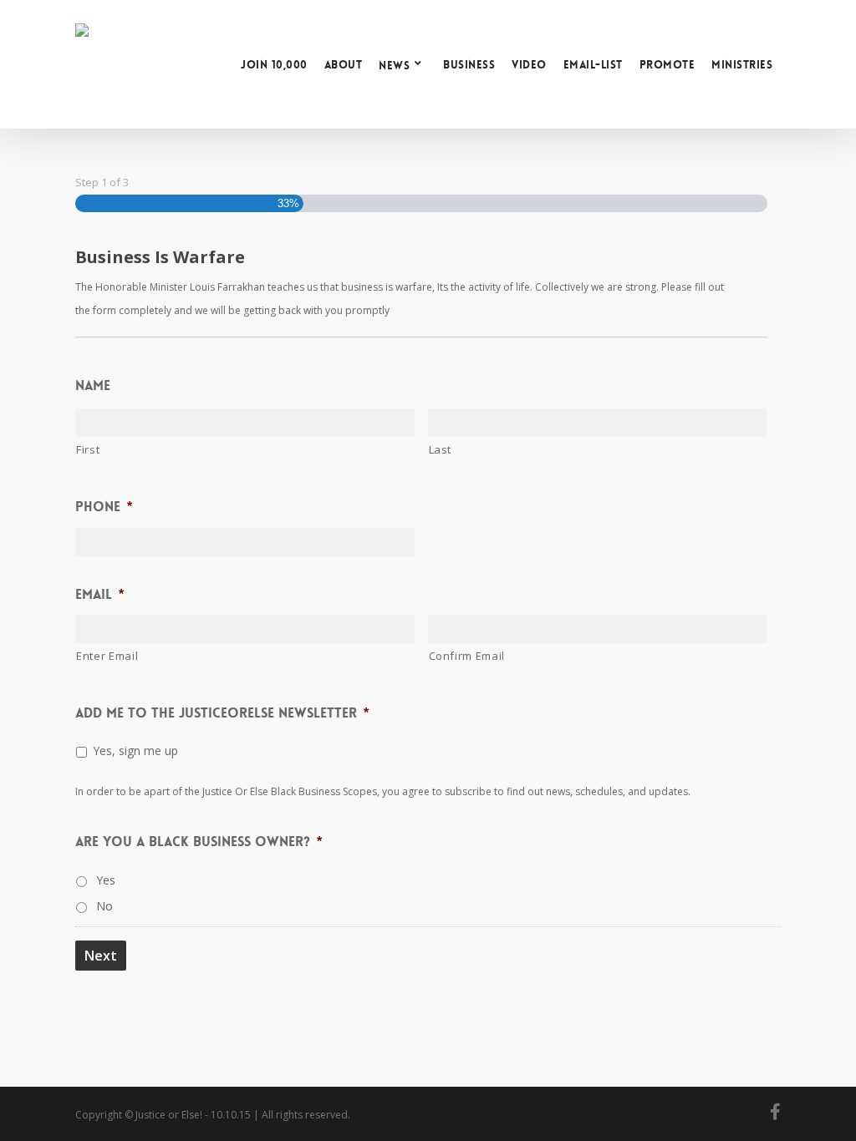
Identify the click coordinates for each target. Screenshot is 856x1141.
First (87, 449)
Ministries (741, 64)
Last (440, 449)
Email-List (593, 64)
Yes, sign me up (135, 750)
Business (469, 64)
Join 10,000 (274, 64)
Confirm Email (467, 655)
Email (99, 594)
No (104, 906)
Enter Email (107, 655)
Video (529, 64)
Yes (105, 880)
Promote (667, 64)
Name (92, 386)
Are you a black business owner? (198, 842)
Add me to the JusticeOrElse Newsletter (222, 713)
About (343, 64)
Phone (103, 507)
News (394, 64)
